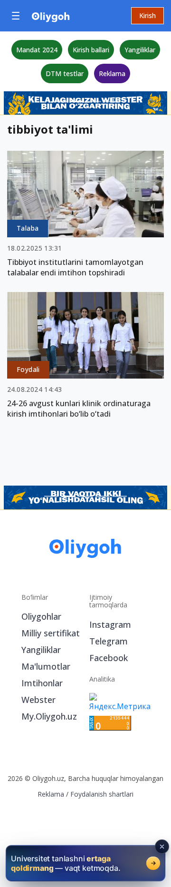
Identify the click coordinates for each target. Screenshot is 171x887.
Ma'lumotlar (45, 666)
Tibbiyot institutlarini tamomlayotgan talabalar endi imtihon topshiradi (75, 267)
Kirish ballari (91, 49)
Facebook (108, 657)
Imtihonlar (42, 683)
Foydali (28, 369)
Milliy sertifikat (50, 633)
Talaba (27, 228)
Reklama (112, 73)
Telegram (108, 641)
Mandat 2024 (36, 49)
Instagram (110, 624)
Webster (38, 699)
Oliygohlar (41, 616)
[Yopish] (162, 846)
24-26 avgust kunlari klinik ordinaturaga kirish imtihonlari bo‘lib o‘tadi (79, 408)
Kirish (147, 15)
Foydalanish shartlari (101, 794)
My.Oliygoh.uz (49, 716)
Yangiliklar (139, 49)
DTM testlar (65, 73)
